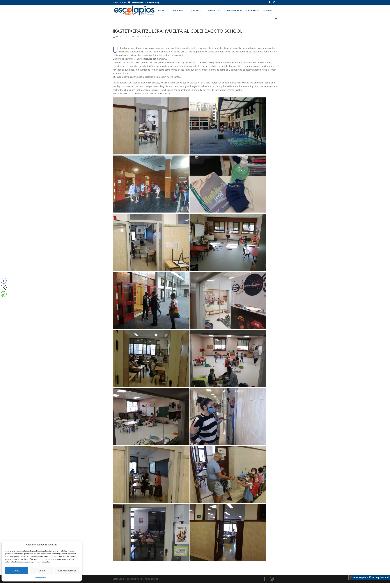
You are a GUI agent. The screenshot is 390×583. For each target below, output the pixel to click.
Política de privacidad (378, 577)
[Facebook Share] (4, 281)
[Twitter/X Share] (4, 287)
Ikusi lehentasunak (66, 570)
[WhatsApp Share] (4, 294)
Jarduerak (196, 11)
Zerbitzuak (213, 11)
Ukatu (42, 570)
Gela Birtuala (252, 11)
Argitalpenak (232, 11)
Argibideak (178, 11)
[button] (3, 300)
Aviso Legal (359, 577)
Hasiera (161, 11)
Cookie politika (40, 577)
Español (267, 11)
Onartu (16, 570)
